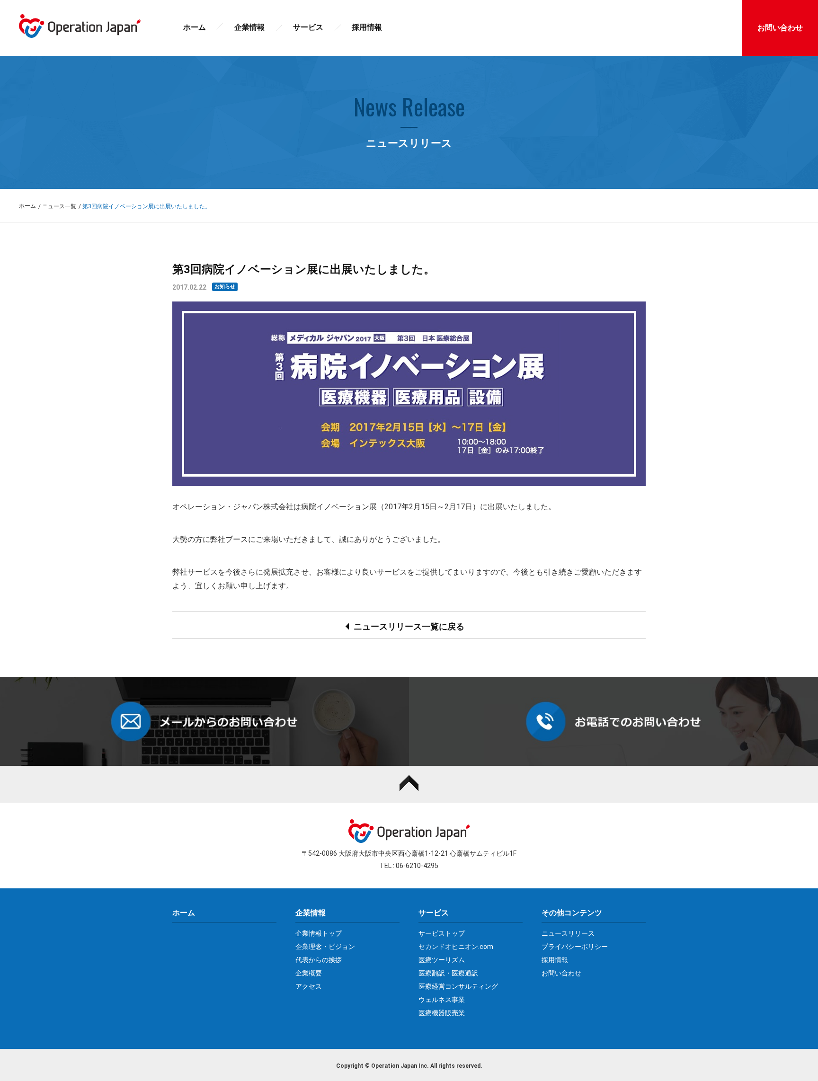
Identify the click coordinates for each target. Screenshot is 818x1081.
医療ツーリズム (441, 960)
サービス (308, 27)
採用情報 (367, 27)
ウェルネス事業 (441, 999)
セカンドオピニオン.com (455, 946)
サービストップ (441, 933)
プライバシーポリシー (575, 946)
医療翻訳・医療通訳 (448, 973)
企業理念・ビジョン (325, 946)
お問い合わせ (561, 973)
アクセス (308, 986)
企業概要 (308, 973)
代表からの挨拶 (318, 960)
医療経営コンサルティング (458, 986)
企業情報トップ (318, 933)
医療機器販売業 (441, 1013)
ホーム (194, 27)
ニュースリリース (568, 933)
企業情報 (249, 27)
